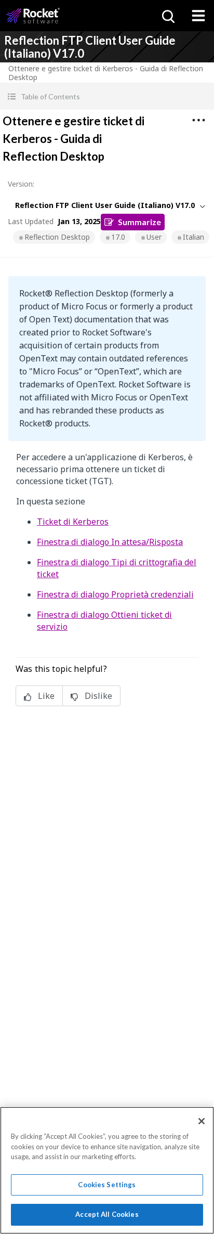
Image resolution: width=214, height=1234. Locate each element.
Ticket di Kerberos (73, 521)
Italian (193, 237)
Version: (21, 184)
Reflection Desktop (57, 237)
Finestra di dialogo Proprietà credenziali (115, 594)
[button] (107, 96)
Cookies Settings (107, 1184)
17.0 (118, 237)
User (154, 237)
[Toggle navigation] (198, 15)
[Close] (201, 1121)
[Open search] (167, 15)
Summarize (139, 222)
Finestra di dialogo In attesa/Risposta (110, 542)
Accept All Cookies (106, 1214)
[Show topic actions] (198, 120)
